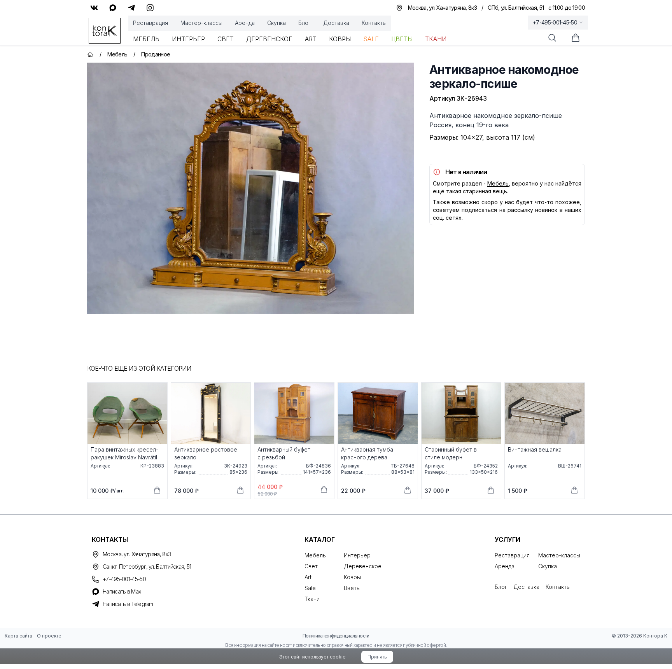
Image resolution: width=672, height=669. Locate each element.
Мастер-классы (201, 22)
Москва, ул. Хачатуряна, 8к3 (137, 554)
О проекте (49, 636)
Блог (304, 22)
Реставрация (150, 22)
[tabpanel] (250, 188)
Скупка (276, 22)
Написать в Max (122, 591)
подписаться (479, 210)
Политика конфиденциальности (336, 636)
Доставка (336, 22)
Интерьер (188, 39)
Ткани (435, 39)
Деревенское (269, 39)
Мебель (146, 39)
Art (311, 39)
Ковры (340, 39)
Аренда (245, 22)
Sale (371, 39)
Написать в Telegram (128, 604)
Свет (225, 39)
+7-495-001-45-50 (555, 22)
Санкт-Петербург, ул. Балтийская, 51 (147, 566)
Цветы (402, 39)
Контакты (374, 22)
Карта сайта (18, 636)
